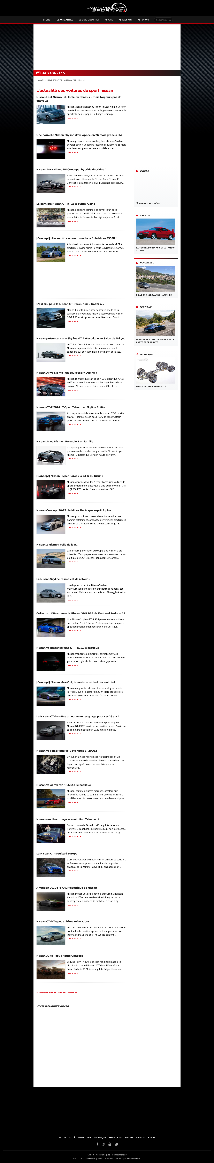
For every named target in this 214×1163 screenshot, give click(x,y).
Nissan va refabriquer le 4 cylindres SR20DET (66, 750)
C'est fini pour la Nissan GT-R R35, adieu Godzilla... (70, 304)
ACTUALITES (70, 80)
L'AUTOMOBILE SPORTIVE (50, 80)
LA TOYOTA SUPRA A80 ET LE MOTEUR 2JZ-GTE (155, 249)
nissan (81, 80)
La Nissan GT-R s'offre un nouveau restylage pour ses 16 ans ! (77, 716)
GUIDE (81, 1137)
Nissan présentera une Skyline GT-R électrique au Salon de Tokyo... (81, 338)
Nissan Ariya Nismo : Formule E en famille (64, 441)
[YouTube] (109, 1144)
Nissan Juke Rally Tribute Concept (59, 955)
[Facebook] (97, 1144)
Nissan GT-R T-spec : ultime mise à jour (62, 921)
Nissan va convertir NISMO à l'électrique (63, 785)
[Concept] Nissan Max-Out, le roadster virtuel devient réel (75, 682)
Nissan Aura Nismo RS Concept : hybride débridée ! (71, 169)
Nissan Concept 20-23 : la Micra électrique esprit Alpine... (74, 510)
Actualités (66, 19)
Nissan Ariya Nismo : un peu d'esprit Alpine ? (66, 372)
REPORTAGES (115, 1137)
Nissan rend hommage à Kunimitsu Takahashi (67, 819)
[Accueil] (60, 1137)
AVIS (89, 1137)
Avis (110, 19)
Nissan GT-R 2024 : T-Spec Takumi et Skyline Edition (71, 407)
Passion (126, 19)
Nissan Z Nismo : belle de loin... (57, 544)
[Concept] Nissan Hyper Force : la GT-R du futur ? (69, 476)
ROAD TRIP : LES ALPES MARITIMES (154, 295)
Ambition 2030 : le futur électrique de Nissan (66, 887)
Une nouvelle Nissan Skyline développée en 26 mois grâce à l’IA (79, 135)
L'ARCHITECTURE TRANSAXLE (151, 386)
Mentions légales (103, 1155)
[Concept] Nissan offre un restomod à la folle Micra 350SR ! (76, 238)
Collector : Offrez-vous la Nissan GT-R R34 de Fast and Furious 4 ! (80, 613)
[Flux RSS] (116, 1144)
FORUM (151, 1137)
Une (47, 19)
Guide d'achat (90, 19)
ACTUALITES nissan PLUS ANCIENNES (55, 992)
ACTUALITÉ (69, 1137)
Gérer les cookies (119, 1155)
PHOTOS (140, 1137)
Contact (90, 1155)
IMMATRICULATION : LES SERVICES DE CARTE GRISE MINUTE (155, 340)
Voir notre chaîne (149, 203)
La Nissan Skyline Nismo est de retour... (63, 579)
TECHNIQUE (100, 1137)
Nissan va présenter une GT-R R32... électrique (67, 647)
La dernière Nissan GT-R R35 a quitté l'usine (65, 203)
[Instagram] (103, 1144)
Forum (144, 19)
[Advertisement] (107, 47)
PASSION (129, 1137)
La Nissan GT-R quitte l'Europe (56, 853)
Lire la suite (73, 118)
